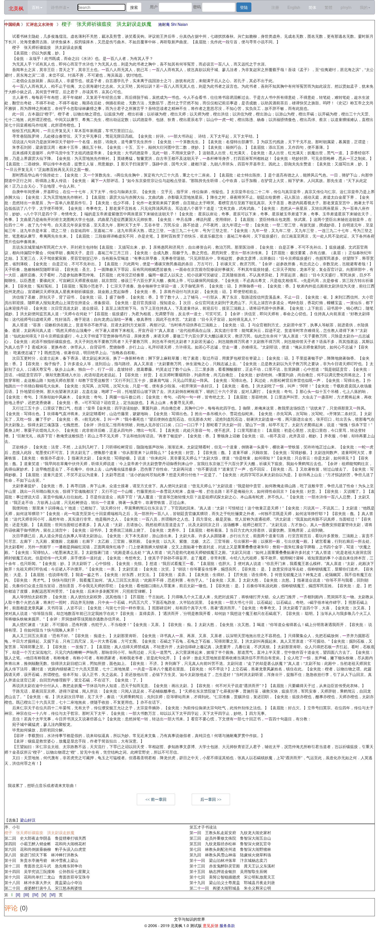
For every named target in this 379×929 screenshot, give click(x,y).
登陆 (244, 7)
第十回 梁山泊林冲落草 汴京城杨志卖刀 (228, 860)
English (293, 7)
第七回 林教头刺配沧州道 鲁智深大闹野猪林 (230, 849)
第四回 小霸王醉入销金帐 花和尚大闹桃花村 (45, 843)
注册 (275, 7)
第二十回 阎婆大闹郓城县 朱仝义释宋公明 (230, 888)
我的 (364, 7)
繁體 (328, 7)
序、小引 (12, 827)
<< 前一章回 (155, 799)
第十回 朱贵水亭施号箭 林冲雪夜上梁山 (41, 860)
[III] (26, 894)
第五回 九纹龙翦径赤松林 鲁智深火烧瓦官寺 (230, 843)
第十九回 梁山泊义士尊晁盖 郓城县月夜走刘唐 (232, 882)
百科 (36, 7)
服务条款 (227, 925)
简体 (312, 7)
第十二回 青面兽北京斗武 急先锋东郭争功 (43, 866)
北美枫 (16, 8)
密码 (197, 6)
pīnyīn (346, 7)
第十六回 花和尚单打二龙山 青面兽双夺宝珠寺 (47, 877)
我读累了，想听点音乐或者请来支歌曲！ (43, 785)
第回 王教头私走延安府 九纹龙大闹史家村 (230, 832)
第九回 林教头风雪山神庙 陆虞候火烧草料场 (230, 854)
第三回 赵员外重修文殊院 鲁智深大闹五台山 (230, 838)
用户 (154, 6)
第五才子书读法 (203, 827)
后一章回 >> (210, 799)
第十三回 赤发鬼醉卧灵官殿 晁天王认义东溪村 (232, 866)
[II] (18, 894)
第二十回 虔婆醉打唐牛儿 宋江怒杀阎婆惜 (43, 888)
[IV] (35, 894)
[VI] (52, 894)
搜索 (134, 7)
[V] (44, 894)
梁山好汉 (28, 820)
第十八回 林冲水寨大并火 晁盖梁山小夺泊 (43, 882)
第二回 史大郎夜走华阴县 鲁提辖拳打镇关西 (45, 838)
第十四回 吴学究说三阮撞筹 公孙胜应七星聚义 (47, 871)
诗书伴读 (58, 7)
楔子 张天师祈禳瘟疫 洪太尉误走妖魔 (39, 832)
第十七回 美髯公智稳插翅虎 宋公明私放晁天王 (232, 877)
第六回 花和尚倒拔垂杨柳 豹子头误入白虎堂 (45, 849)
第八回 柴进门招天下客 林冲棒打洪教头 (41, 854)
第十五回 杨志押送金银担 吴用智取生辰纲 (228, 871)
